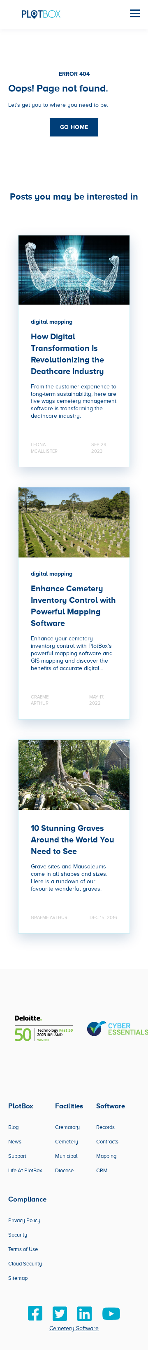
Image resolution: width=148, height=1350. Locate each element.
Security (17, 1235)
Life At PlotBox (25, 1170)
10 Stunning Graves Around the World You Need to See (72, 839)
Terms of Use (23, 1249)
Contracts (107, 1141)
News (14, 1141)
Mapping (106, 1156)
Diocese (64, 1170)
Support (17, 1156)
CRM (102, 1170)
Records (105, 1127)
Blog (13, 1127)
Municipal (66, 1156)
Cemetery (66, 1141)
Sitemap (18, 1278)
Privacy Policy (24, 1220)
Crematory (67, 1127)
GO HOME (74, 127)
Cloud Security (25, 1264)
